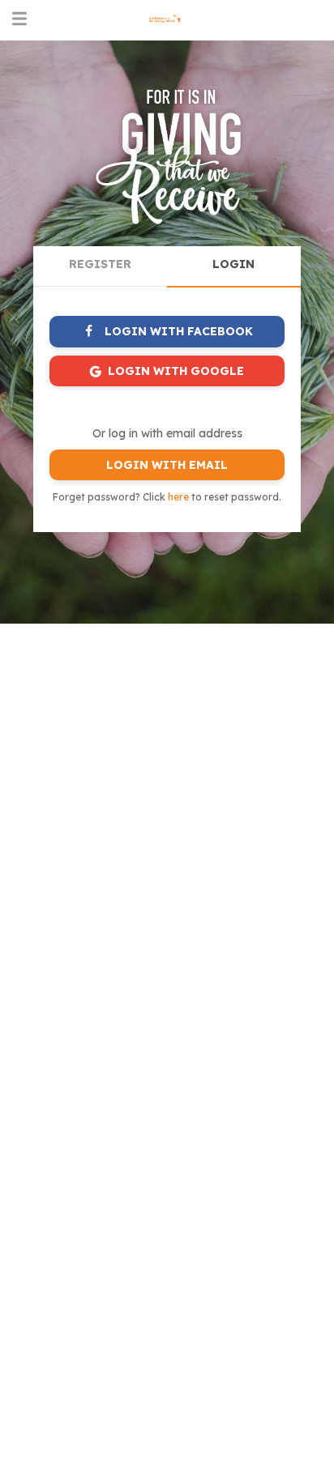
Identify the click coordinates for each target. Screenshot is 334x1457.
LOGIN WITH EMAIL (167, 465)
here (178, 497)
